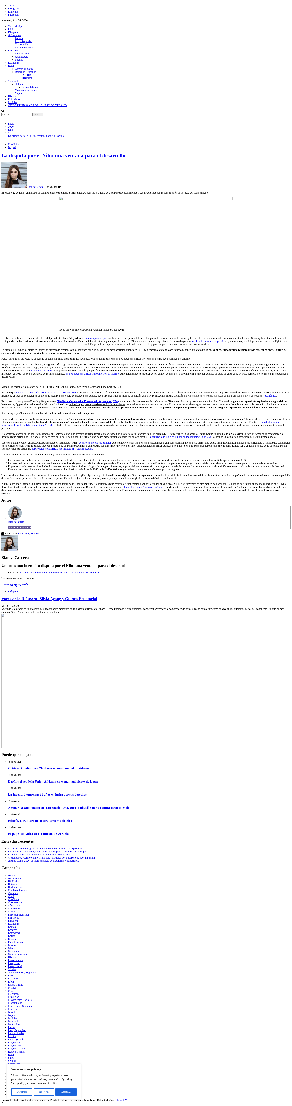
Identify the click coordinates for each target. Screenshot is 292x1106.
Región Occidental (18, 1048)
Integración (14, 963)
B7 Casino (13, 881)
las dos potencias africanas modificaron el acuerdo (92, 373)
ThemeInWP (122, 1100)
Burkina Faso (15, 887)
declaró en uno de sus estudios (95, 442)
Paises (11, 1027)
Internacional (15, 966)
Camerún (13, 893)
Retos (11, 65)
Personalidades (30, 87)
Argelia (12, 875)
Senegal (12, 1060)
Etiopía (12, 939)
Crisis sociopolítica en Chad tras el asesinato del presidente (48, 768)
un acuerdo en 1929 (41, 370)
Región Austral (16, 1042)
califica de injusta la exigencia (208, 341)
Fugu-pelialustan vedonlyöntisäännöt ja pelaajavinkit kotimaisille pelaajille (47, 851)
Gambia (12, 945)
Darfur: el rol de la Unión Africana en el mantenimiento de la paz (53, 781)
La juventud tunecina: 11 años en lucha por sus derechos (47, 794)
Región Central (16, 1045)
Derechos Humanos (25, 71)
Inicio (11, 29)
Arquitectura (21, 56)
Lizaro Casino (15, 984)
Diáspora (13, 32)
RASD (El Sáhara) (18, 1039)
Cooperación (22, 44)
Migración (27, 77)
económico (270, 395)
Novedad (13, 1021)
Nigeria (12, 1015)
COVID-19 (14, 908)
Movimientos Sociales (26, 90)
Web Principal (15, 26)
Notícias (12, 102)
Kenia (11, 975)
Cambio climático (24, 68)
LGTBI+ (26, 74)
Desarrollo (13, 50)
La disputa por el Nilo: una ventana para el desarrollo (63, 155)
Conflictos (13, 144)
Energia (19, 59)
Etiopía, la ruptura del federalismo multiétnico (40, 820)
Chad (11, 896)
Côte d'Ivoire (15, 905)
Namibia (12, 1012)
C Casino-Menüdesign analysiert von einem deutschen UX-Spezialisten (46, 848)
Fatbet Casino (15, 942)
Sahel (11, 1057)
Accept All (66, 1092)
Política (19, 38)
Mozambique (15, 1002)
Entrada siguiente (13, 585)
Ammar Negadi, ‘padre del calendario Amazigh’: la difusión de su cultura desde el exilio (69, 807)
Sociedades (14, 81)
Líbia (11, 981)
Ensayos (12, 929)
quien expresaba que (96, 338)
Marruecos (13, 993)
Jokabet (12, 969)
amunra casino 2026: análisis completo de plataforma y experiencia (43, 860)
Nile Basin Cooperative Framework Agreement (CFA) (88, 401)
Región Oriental (16, 1051)
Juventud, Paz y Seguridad (22, 972)
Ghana (11, 948)
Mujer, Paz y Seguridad (20, 1006)
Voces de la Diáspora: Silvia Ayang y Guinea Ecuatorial (49, 598)
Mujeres (19, 93)
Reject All (44, 1092)
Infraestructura (22, 53)
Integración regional (25, 47)
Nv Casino (14, 1024)
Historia (12, 96)
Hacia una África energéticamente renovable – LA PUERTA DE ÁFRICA (59, 572)
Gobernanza (14, 35)
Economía (13, 62)
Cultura (19, 84)
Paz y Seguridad (23, 41)
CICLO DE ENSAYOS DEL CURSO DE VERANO (37, 105)
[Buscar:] (17, 114)
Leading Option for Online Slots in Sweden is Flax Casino (39, 854)
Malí (10, 990)
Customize (22, 1092)
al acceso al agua (223, 395)
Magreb (12, 147)
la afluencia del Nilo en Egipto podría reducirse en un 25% (181, 436)
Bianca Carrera (16, 521)
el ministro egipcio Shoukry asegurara (143, 487)
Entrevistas (14, 99)
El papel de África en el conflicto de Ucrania (38, 834)
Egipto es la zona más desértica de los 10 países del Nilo (46, 392)
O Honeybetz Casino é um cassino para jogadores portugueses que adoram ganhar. (52, 857)
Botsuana (13, 884)
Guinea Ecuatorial (17, 954)
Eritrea (11, 935)
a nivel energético (252, 395)
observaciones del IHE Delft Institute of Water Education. (62, 448)
